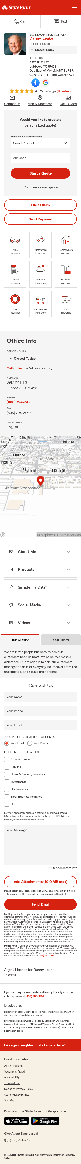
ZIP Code (19, 158)
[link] (20, 7)
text (21, 368)
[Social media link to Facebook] (35, 82)
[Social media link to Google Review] (45, 82)
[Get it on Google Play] (45, 1121)
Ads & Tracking (13, 1065)
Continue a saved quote (41, 187)
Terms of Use (12, 1083)
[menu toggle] (74, 7)
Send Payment (41, 219)
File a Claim (40, 205)
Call (10, 368)
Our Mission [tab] (20, 640)
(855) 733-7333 (46, 955)
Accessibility (12, 1077)
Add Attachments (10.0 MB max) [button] (41, 882)
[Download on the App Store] (16, 1121)
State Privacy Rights (16, 1094)
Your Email (14, 725)
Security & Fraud (14, 1071)
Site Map (9, 1100)
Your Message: (17, 830)
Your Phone (15, 711)
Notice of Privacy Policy (18, 1089)
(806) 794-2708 (19, 402)
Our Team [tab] (61, 640)
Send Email (40, 904)
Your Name (14, 697)
